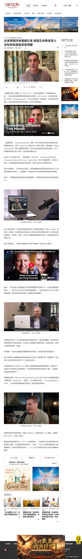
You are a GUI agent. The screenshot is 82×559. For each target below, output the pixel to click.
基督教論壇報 (17, 13)
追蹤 (26, 48)
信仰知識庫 (58, 13)
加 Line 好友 (14, 458)
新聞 (28, 5)
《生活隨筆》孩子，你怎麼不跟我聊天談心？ (12, 513)
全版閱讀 (44, 5)
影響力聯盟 (40, 13)
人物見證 (26, 13)
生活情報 (49, 13)
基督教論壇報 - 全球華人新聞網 (12, 5)
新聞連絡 (16, 544)
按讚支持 (31, 458)
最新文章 (7, 13)
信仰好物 (35, 5)
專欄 (33, 13)
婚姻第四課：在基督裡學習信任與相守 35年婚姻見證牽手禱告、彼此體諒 (50, 515)
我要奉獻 (54, 463)
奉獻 (69, 5)
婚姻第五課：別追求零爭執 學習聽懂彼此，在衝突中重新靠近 (31, 514)
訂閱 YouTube (51, 458)
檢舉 (58, 47)
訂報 (65, 5)
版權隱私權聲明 (68, 544)
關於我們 (8, 544)
